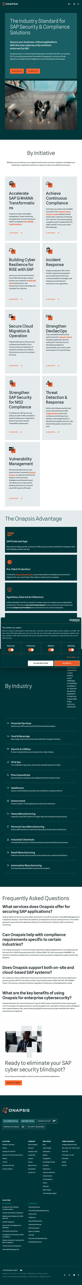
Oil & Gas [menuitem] (31, 1235)
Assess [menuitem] (4, 1148)
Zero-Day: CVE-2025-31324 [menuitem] (71, 1148)
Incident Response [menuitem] (8, 1222)
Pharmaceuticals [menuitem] (33, 1228)
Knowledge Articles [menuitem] (49, 1162)
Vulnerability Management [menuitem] (10, 1249)
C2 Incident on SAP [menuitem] (68, 1155)
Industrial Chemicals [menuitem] (34, 1224)
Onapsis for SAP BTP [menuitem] (9, 1151)
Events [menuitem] (30, 1162)
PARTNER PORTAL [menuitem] (28, 1121)
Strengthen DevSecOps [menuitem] (10, 1231)
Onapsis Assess (64, 212)
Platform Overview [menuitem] (8, 1144)
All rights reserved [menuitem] (45, 1276)
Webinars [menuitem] (46, 1186)
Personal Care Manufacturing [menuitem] (37, 1238)
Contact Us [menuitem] (31, 1172)
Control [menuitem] (4, 1162)
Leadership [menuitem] (31, 1155)
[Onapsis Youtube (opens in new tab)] (74, 1275)
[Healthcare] (41, 789)
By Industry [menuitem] (32, 1203)
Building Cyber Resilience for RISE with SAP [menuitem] (12, 1217)
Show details (71, 657)
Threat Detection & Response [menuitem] (11, 1246)
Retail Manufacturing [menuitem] (35, 1242)
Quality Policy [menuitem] (32, 1273)
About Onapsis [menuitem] (32, 1144)
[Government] (41, 802)
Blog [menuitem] (44, 1144)
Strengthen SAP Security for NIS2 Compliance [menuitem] (13, 1236)
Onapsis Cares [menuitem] (32, 1151)
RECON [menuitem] (64, 1165)
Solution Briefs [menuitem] (47, 1176)
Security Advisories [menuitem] (49, 1172)
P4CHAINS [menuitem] (65, 1158)
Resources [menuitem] (47, 1141)
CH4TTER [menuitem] (65, 1151)
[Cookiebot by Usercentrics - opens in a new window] (71, 620)
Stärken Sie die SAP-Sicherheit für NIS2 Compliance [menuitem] (13, 1241)
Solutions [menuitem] (6, 1200)
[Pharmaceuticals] (41, 776)
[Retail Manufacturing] (41, 853)
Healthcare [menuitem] (32, 1217)
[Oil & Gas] (41, 763)
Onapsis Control (65, 337)
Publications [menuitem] (46, 1169)
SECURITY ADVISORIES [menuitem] (36, 1127)
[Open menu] (78, 4)
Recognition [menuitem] (32, 1169)
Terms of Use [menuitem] (13, 1273)
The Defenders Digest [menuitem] (50, 1193)
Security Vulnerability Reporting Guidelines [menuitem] (15, 1276)
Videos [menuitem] (45, 1183)
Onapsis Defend (52, 413)
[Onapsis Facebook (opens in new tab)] (79, 1275)
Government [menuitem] (32, 1214)
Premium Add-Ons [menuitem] (8, 1165)
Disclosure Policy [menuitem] (42, 1273)
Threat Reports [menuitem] (47, 1179)
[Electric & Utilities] (41, 750)
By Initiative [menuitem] (6, 1203)
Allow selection (40, 663)
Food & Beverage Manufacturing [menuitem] (38, 1210)
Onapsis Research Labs (24, 575)
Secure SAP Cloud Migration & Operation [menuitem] (11, 1226)
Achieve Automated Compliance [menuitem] (12, 1213)
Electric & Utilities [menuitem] (34, 1231)
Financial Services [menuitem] (34, 1207)
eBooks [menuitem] (45, 1155)
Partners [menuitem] (31, 1148)
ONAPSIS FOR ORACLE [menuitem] (12, 1127)
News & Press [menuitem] (32, 1165)
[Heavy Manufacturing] (41, 815)
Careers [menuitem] (30, 1158)
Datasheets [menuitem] (46, 1151)
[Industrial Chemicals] (41, 841)
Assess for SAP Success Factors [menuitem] (12, 1155)
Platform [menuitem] (6, 1141)
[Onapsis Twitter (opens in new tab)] (69, 1275)
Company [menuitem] (31, 1141)
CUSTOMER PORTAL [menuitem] (11, 1121)
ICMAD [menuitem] (64, 1162)
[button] (17, 71)
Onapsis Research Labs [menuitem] (69, 1144)
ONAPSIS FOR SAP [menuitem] (44, 1121)
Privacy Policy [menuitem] (22, 1273)
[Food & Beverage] (41, 737)
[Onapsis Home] (15, 1110)
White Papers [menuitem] (47, 1190)
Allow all (67, 663)
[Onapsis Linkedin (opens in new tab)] (65, 1275)
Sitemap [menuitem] (4, 1273)
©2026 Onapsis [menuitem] (33, 1276)
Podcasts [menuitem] (46, 1165)
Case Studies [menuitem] (47, 1148)
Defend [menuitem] (4, 1158)
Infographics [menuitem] (47, 1158)
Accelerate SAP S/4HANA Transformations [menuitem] (10, 1208)
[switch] (31, 649)
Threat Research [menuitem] (68, 1141)
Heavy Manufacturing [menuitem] (35, 1221)
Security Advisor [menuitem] (7, 1169)
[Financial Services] (41, 724)
